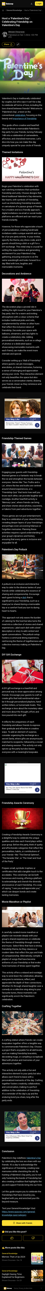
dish (24, 597)
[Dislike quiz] (33, 1238)
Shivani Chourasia (16, 32)
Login (39, 3)
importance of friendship (24, 118)
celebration (20, 115)
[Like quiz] (12, 1238)
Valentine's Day (33, 1158)
